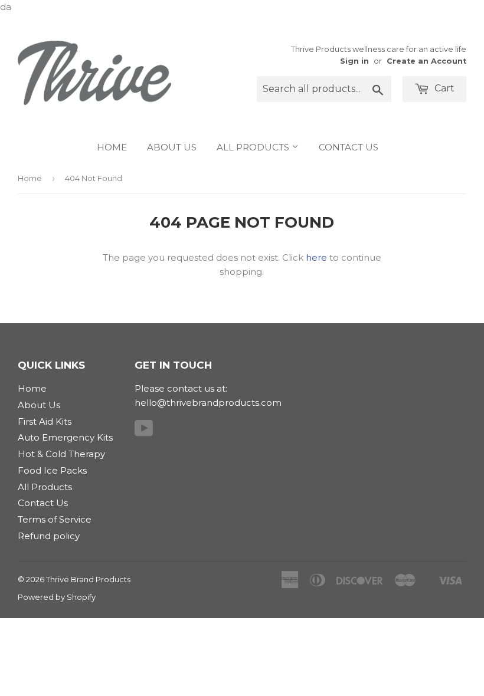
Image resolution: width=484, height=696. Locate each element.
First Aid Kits (44, 421)
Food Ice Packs (52, 470)
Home (112, 147)
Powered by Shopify (57, 597)
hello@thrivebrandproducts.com (208, 402)
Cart (443, 88)
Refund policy (49, 535)
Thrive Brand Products (88, 579)
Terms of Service (54, 519)
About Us (172, 147)
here (316, 257)
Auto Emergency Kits (65, 437)
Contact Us (348, 147)
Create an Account (426, 61)
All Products (254, 147)
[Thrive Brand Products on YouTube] (144, 432)
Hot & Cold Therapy (61, 453)
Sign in (354, 61)
